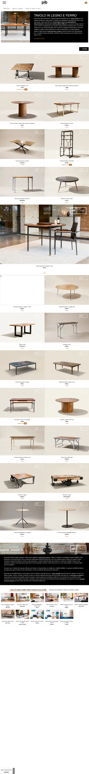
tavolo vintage (75, 18)
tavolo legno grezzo (44, 557)
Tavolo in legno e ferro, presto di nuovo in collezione (28, 590)
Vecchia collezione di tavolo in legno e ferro (64, 590)
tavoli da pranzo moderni (55, 31)
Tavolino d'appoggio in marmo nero (37, 606)
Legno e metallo (17, 8)
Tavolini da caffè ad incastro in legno (22, 622)
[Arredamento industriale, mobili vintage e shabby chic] (44, 2)
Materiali (6, 8)
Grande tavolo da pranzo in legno (66, 606)
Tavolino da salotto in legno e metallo (66, 622)
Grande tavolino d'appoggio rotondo (51, 622)
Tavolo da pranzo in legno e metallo (7, 606)
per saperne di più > (39, 38)
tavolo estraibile (56, 573)
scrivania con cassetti (76, 575)
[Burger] (4, 2)
